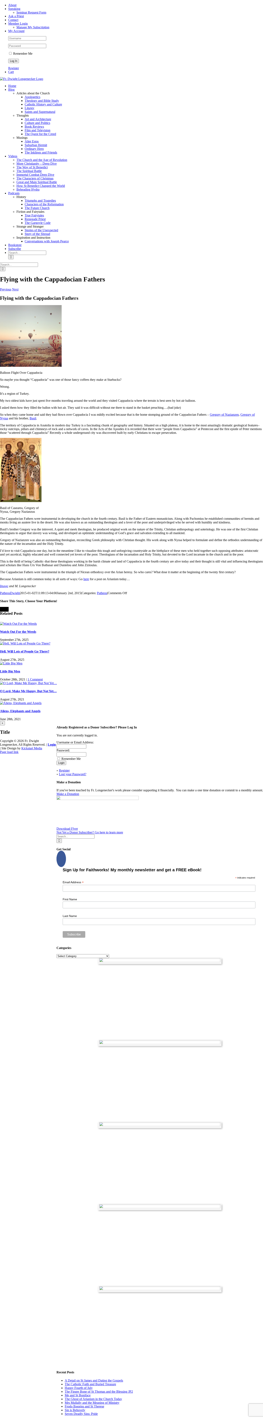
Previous (5, 289)
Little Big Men (10, 671)
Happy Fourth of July (79, 1388)
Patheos (102, 593)
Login (52, 744)
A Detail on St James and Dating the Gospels (94, 1380)
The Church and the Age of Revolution (41, 160)
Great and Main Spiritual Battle (36, 182)
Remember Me (22, 53)
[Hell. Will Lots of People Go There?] (25, 643)
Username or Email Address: (75, 742)
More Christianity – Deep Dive (36, 163)
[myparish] (159, 961)
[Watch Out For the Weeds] (18, 623)
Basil (33, 418)
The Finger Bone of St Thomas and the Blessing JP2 (99, 1391)
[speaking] (159, 1207)
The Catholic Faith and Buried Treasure (90, 1384)
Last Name (70, 916)
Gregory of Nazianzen (224, 414)
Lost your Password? (72, 774)
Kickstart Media (31, 748)
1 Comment (35, 679)
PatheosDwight (10, 593)
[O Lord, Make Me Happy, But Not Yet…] (28, 683)
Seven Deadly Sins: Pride (81, 1414)
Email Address (73, 882)
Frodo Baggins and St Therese (84, 1406)
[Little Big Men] (11, 663)
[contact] (159, 1289)
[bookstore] (159, 1125)
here (86, 579)
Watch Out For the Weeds (18, 631)
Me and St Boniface (78, 1395)
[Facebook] (61, 859)
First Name (70, 899)
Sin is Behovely (75, 1410)
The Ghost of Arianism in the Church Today (93, 1399)
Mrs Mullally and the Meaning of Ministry (92, 1402)
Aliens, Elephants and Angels (20, 711)
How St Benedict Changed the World (40, 186)
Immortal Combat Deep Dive (35, 174)
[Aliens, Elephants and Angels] (21, 703)
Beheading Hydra (27, 189)
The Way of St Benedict (32, 167)
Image (4, 586)
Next (15, 289)
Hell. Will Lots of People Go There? (24, 651)
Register (13, 68)
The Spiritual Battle (29, 171)
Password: (63, 750)
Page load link (9, 752)
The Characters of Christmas (34, 178)
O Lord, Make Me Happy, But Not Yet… (28, 691)
